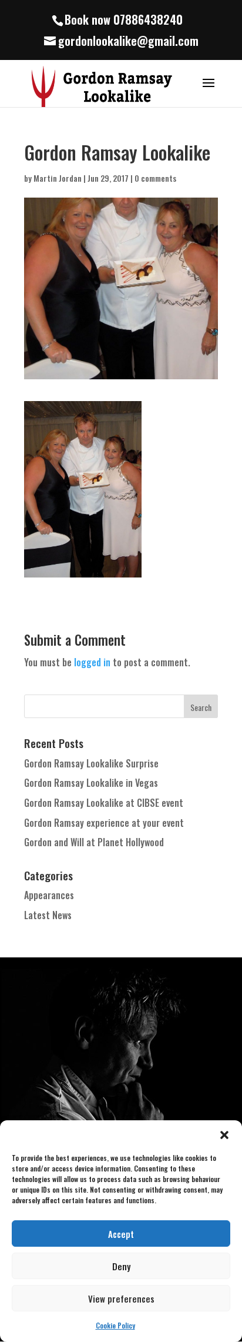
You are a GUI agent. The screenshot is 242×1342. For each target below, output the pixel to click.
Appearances (49, 895)
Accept (121, 1233)
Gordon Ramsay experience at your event (104, 823)
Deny (121, 1266)
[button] (224, 1135)
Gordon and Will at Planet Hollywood (94, 842)
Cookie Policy (115, 1325)
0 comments (155, 178)
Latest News (48, 915)
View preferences (121, 1298)
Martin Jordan (57, 178)
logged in (92, 662)
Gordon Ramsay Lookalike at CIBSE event (103, 803)
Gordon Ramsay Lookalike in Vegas (91, 783)
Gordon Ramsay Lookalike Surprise (91, 763)
